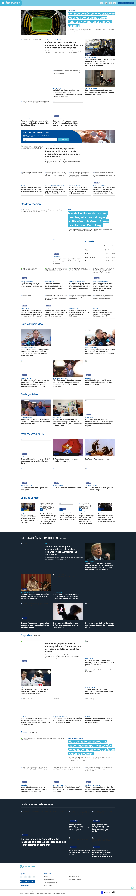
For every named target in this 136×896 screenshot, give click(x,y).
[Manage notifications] (132, 888)
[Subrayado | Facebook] (101, 3)
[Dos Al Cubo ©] (108, 894)
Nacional (47, 876)
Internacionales (49, 879)
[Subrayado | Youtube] (114, 3)
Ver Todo (32, 732)
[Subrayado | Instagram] (110, 3)
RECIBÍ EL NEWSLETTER (126, 3)
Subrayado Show (74, 876)
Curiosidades (48, 886)
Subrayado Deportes (75, 879)
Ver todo (63, 538)
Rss (33, 892)
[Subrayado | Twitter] (106, 3)
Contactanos (25, 885)
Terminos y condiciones (26, 892)
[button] (63, 139)
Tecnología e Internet (50, 883)
